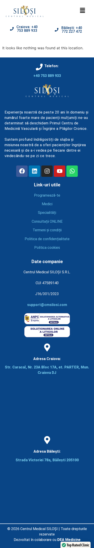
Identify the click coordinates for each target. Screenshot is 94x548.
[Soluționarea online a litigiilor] (47, 336)
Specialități (47, 212)
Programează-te (47, 195)
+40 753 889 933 (47, 76)
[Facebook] (22, 171)
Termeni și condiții (47, 230)
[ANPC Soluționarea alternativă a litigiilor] (47, 323)
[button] (82, 10)
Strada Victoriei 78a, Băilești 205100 (47, 460)
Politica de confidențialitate (47, 239)
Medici (47, 204)
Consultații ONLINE (47, 221)
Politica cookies (47, 247)
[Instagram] (47, 171)
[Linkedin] (34, 171)
